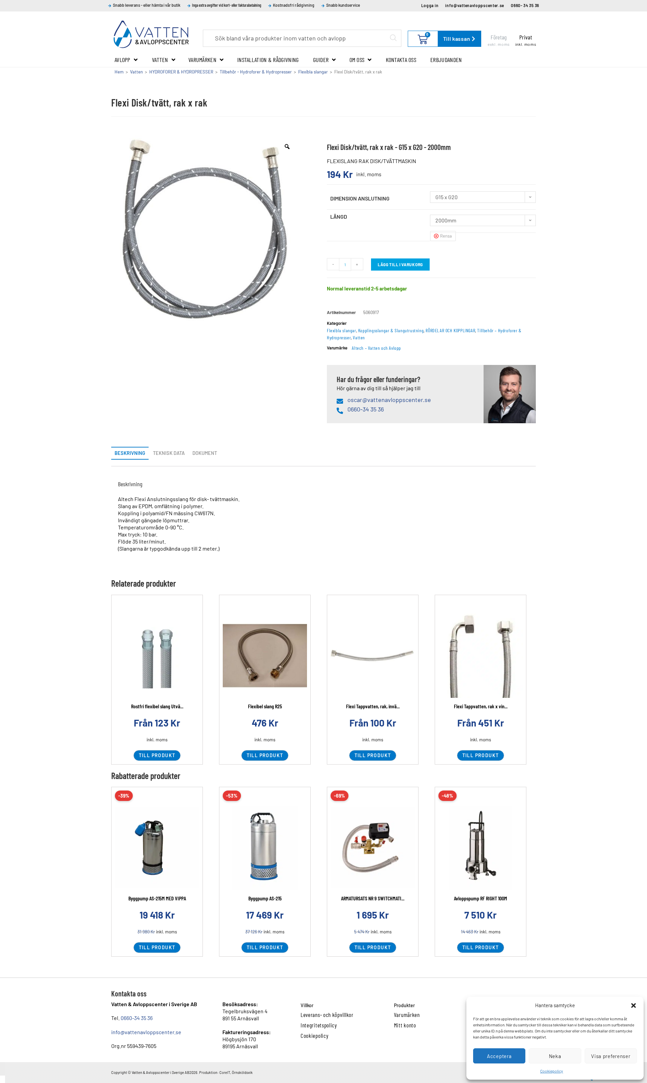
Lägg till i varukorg (400, 264)
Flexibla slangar (313, 71)
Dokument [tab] (204, 453)
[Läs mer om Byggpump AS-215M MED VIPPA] (157, 847)
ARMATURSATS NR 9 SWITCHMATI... (372, 898)
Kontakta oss (401, 59)
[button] (633, 1005)
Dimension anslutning (360, 198)
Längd (338, 216)
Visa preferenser (610, 1056)
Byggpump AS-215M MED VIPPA (157, 898)
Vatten (160, 59)
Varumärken (202, 59)
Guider (321, 59)
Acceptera (499, 1056)
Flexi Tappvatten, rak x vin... (480, 706)
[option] (205, 228)
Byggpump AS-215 (265, 898)
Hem (119, 71)
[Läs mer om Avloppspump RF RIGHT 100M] (480, 847)
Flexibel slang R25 (265, 706)
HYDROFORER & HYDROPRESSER (181, 71)
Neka (555, 1056)
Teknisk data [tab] (169, 453)
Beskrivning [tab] (130, 453)
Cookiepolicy (551, 1071)
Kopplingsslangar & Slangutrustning (391, 330)
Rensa (446, 236)
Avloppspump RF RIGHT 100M (480, 898)
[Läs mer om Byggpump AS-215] (265, 847)
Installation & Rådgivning (268, 59)
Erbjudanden (446, 59)
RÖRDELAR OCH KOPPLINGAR (450, 330)
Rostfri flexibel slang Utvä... (157, 706)
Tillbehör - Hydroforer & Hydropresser (256, 71)
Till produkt (157, 755)
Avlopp (122, 59)
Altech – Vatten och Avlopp (376, 348)
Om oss (357, 59)
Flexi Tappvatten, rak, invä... (373, 706)
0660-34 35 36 (137, 1018)
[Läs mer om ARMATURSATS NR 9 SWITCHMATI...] (373, 847)
